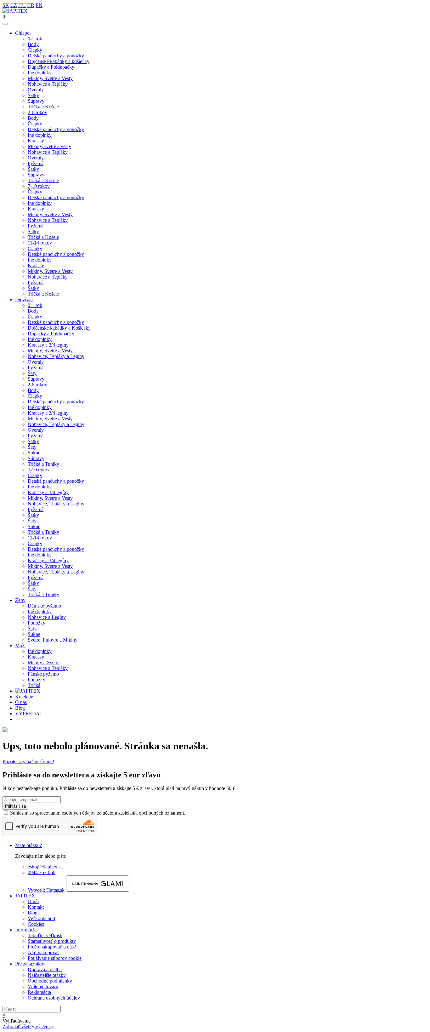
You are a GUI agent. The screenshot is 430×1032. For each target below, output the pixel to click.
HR (30, 5)
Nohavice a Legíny (47, 617)
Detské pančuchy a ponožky (56, 55)
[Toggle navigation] (5, 24)
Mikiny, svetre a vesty (49, 146)
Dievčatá (24, 299)
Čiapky (35, 50)
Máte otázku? (28, 845)
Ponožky (36, 623)
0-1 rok (35, 38)
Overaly (36, 89)
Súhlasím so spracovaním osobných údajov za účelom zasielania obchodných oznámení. (97, 813)
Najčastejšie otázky (47, 975)
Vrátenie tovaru (43, 986)
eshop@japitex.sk (45, 866)
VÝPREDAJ (28, 713)
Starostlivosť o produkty (52, 941)
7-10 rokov (39, 186)
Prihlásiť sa (15, 806)
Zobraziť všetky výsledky (28, 1026)
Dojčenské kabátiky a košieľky (58, 61)
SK (6, 5)
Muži (20, 645)
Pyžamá (35, 163)
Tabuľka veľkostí (45, 935)
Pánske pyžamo (43, 674)
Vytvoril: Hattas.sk (46, 890)
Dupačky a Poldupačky (51, 67)
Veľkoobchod (41, 918)
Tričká (34, 685)
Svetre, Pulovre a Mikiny (52, 640)
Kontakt (36, 907)
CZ (13, 5)
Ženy (20, 600)
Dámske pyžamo (44, 605)
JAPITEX (25, 895)
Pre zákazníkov (30, 963)
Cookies (36, 924)
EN (39, 5)
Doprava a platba (45, 969)
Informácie (26, 929)
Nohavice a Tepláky (48, 84)
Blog (20, 708)
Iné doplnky (40, 72)
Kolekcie (24, 696)
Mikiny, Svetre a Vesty (50, 78)
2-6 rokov (37, 112)
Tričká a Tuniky (43, 464)
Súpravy (36, 101)
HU (22, 5)
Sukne (34, 452)
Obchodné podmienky (50, 980)
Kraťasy (36, 140)
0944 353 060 (41, 872)
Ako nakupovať (43, 952)
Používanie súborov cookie (55, 958)
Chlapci (23, 33)
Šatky (33, 95)
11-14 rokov (40, 242)
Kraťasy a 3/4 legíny (48, 345)
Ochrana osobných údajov (54, 997)
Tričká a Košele (43, 106)
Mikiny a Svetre (43, 662)
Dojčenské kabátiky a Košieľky (59, 328)
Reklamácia (39, 992)
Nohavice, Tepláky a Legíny (56, 356)
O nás (21, 702)
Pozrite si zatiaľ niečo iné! (28, 761)
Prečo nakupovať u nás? (52, 946)
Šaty (32, 373)
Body (33, 44)
